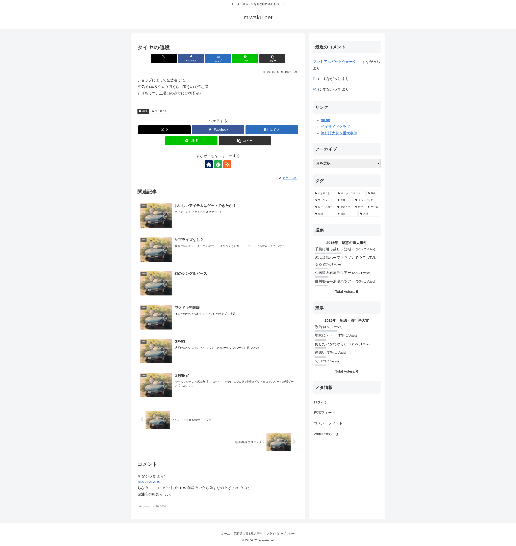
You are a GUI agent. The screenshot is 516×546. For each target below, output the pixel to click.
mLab (325, 120)
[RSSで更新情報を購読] (227, 164)
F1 (315, 79)
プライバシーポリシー (280, 533)
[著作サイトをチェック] (209, 164)
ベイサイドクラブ (335, 127)
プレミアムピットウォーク (334, 62)
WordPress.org (326, 434)
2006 (145, 111)
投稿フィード (324, 413)
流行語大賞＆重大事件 (339, 133)
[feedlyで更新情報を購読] (218, 164)
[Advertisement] (347, 474)
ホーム (225, 533)
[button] (272, 58)
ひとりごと (161, 111)
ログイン (321, 402)
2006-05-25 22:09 (148, 481)
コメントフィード (328, 423)
